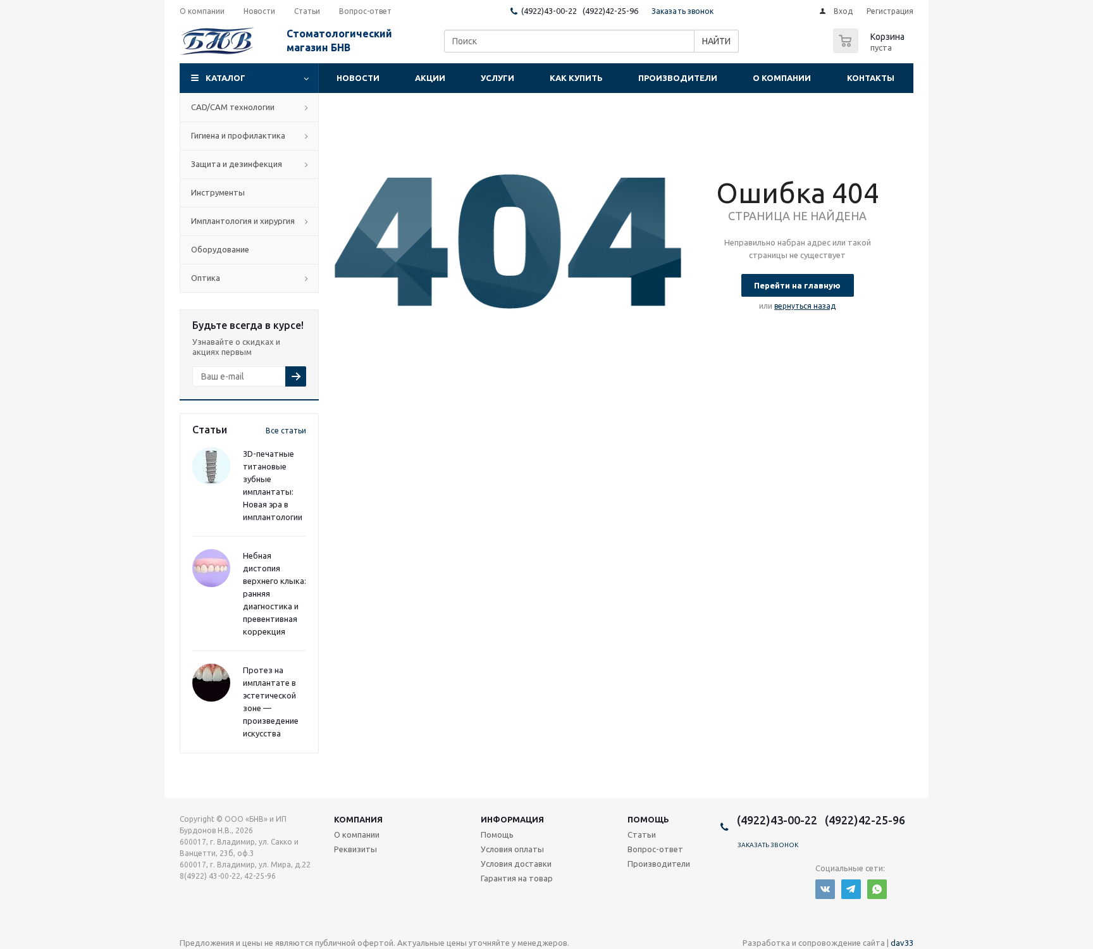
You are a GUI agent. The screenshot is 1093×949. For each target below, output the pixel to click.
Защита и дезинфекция (236, 163)
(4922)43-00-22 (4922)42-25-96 (579, 10)
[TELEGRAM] (851, 889)
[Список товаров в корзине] (870, 49)
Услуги (497, 77)
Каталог (225, 77)
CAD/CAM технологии (233, 106)
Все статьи (286, 430)
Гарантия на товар (517, 878)
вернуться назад (805, 306)
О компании (782, 77)
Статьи (641, 834)
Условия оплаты (512, 849)
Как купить (576, 77)
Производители (677, 77)
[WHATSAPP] (877, 889)
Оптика (205, 277)
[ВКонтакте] (825, 889)
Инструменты (218, 192)
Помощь (648, 819)
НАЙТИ (716, 41)
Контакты (870, 77)
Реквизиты (355, 849)
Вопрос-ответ (655, 849)
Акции (430, 77)
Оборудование (220, 249)
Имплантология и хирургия (243, 220)
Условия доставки (516, 863)
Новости (358, 77)
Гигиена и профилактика (238, 135)
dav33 (902, 942)
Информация (512, 819)
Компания (358, 819)
